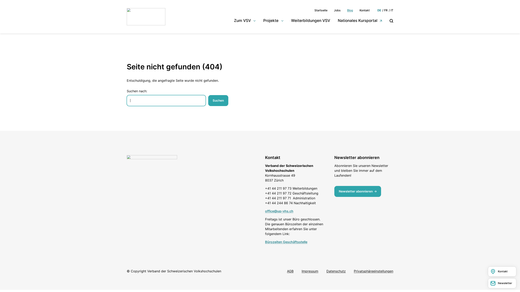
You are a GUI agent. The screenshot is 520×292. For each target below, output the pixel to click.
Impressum (310, 271)
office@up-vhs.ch (279, 211)
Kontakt (365, 10)
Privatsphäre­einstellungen (373, 271)
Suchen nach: (137, 91)
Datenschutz (336, 271)
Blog (350, 10)
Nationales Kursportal (357, 20)
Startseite (320, 10)
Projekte (270, 20)
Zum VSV (242, 20)
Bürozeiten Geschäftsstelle (286, 242)
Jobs (337, 10)
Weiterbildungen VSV (310, 20)
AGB (290, 271)
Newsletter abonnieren (356, 191)
